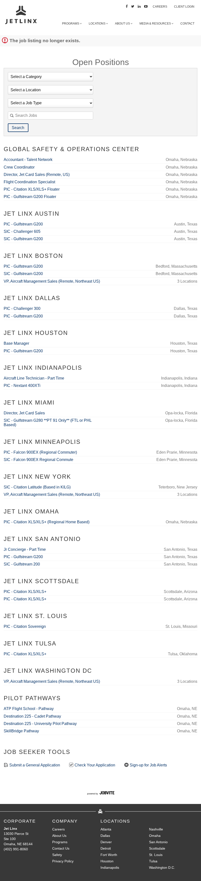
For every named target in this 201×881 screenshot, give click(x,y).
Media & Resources (155, 23)
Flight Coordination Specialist (29, 182)
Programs (71, 23)
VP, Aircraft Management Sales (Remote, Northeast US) (52, 281)
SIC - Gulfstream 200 (22, 564)
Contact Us (60, 848)
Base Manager (16, 343)
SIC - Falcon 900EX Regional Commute (38, 460)
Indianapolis (109, 867)
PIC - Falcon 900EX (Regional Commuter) (40, 452)
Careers (160, 6)
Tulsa (153, 861)
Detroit (105, 848)
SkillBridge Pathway (21, 731)
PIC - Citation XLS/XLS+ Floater (32, 189)
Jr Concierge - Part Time (25, 549)
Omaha (155, 836)
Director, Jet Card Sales (24, 413)
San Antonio (158, 842)
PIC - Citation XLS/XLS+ (25, 592)
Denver (106, 842)
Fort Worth (108, 855)
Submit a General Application (34, 765)
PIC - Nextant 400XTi (22, 385)
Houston (106, 861)
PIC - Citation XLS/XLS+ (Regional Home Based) (46, 522)
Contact (187, 23)
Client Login (184, 6)
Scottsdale (157, 848)
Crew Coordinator (19, 167)
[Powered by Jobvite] (100, 793)
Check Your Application (94, 765)
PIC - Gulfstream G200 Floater (30, 197)
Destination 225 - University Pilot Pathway (40, 724)
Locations (97, 23)
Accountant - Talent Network (28, 160)
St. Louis (156, 855)
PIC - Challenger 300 (22, 308)
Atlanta (105, 829)
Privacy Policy (63, 861)
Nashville (156, 829)
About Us (123, 23)
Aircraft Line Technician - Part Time (34, 378)
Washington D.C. (162, 867)
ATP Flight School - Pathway (29, 709)
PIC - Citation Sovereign (25, 626)
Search (18, 128)
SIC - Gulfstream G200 (23, 239)
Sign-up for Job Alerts (148, 765)
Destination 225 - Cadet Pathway (32, 716)
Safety (57, 855)
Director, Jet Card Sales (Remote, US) (37, 174)
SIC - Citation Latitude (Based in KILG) (37, 487)
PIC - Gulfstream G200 (23, 224)
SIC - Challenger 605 (22, 231)
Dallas (105, 836)
